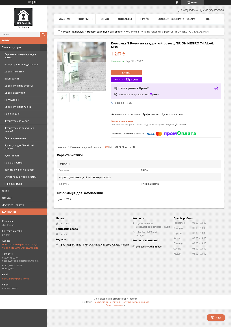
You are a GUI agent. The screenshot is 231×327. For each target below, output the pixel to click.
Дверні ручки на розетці (19, 85)
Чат (218, 317)
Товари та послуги (73, 31)
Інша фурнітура (13, 183)
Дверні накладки (14, 71)
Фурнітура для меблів (17, 120)
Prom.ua (133, 299)
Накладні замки (14, 162)
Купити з (120, 79)
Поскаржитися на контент (107, 302)
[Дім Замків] (23, 17)
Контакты (124, 19)
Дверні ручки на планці (18, 106)
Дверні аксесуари (15, 92)
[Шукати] (43, 34)
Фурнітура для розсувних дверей (19, 129)
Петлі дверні (12, 99)
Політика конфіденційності (135, 302)
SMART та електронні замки (20, 176)
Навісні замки (12, 113)
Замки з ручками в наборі (19, 169)
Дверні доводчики (15, 138)
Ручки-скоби (12, 155)
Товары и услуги (11, 47)
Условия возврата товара (176, 19)
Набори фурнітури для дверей (22, 64)
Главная (64, 19)
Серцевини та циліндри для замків (20, 56)
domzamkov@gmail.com (15, 278)
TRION (105, 147)
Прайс (144, 19)
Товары (83, 19)
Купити (126, 72)
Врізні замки (12, 78)
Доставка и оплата (13, 204)
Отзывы (7, 197)
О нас (5, 190)
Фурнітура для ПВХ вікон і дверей (19, 147)
